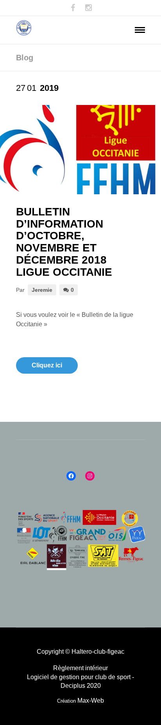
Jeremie (42, 290)
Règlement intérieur (80, 668)
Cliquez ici (47, 365)
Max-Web (90, 700)
